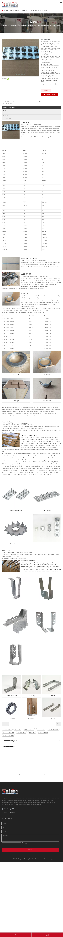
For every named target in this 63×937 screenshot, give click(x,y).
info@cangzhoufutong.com (18, 10)
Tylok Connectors (29, 729)
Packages (6, 115)
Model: (5, 102)
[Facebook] (10, 809)
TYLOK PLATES (7, 729)
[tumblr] (8, 809)
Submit (30, 849)
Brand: (31, 102)
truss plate (32, 732)
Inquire (46, 90)
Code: (4, 104)
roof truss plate (21, 732)
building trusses (43, 732)
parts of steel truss (8, 735)
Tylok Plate (17, 729)
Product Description (9, 107)
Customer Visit (7, 118)
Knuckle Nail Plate (53, 729)
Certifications (7, 113)
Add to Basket (50, 94)
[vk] (13, 809)
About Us (6, 110)
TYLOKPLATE (41, 729)
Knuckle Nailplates (8, 732)
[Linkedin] (3, 809)
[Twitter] (5, 809)
